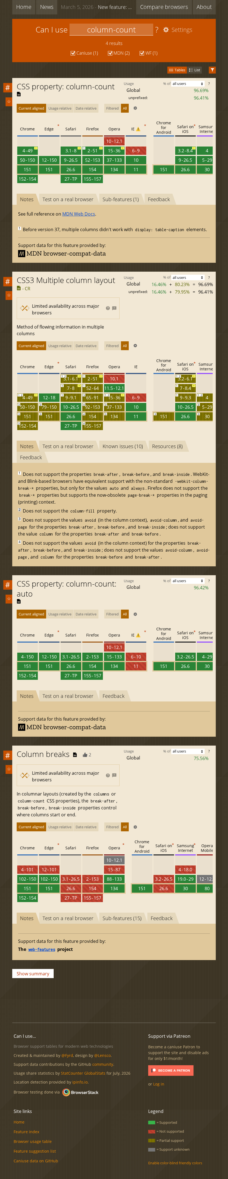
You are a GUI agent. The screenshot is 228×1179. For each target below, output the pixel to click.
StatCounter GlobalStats (83, 1073)
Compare (164, 7)
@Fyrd (67, 1055)
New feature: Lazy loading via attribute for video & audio (97, 7)
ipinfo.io (80, 1082)
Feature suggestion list (35, 1151)
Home (23, 7)
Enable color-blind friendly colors (175, 1162)
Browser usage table (33, 1141)
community (102, 1064)
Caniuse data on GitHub (36, 1160)
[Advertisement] (114, 999)
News (46, 7)
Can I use (52, 29)
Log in (158, 1084)
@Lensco (102, 1055)
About (204, 7)
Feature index (26, 1131)
